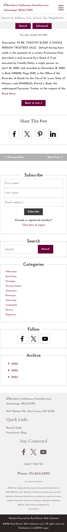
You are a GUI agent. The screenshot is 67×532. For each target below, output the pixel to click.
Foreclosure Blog (16, 432)
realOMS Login (40, 528)
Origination (11, 291)
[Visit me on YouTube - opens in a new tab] (45, 339)
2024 (14, 377)
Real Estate (11, 276)
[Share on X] (27, 134)
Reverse (9, 310)
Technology (11, 300)
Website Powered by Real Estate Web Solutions (34, 518)
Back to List (33, 103)
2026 (14, 363)
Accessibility (33, 509)
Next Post (54, 157)
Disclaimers (24, 528)
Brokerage (11, 295)
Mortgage (10, 281)
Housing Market (13, 286)
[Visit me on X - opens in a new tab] (33, 339)
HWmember (11, 272)
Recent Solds (14, 428)
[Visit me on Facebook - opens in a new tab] (22, 339)
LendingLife (11, 305)
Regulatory (11, 315)
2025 (14, 370)
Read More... (9, 93)
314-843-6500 (39, 473)
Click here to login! (33, 225)
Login (27, 464)
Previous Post (15, 157)
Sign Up (38, 464)
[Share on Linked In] (53, 134)
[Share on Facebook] (14, 134)
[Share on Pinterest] (40, 134)
